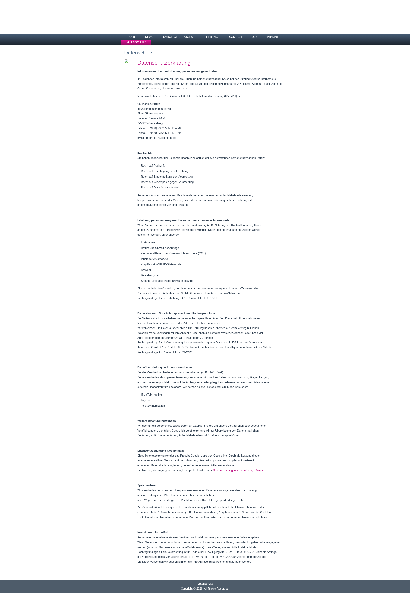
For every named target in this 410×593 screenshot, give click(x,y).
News (149, 36)
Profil (131, 36)
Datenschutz (136, 42)
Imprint (272, 36)
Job (254, 36)
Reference (211, 36)
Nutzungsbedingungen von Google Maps (238, 470)
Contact (235, 36)
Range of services (178, 36)
